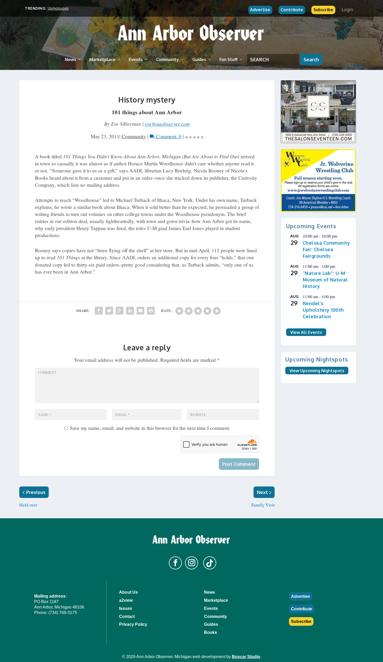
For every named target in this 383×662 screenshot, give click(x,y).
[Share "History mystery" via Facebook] (99, 310)
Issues (125, 608)
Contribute (292, 9)
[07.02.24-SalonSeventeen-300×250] (318, 111)
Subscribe (323, 9)
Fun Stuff (228, 59)
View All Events (306, 332)
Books (210, 632)
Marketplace (102, 59)
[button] (175, 562)
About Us (128, 592)
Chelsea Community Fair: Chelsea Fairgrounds (326, 249)
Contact (127, 616)
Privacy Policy (133, 624)
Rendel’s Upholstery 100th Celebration (323, 309)
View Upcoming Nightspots (316, 370)
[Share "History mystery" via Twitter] (109, 310)
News (70, 59)
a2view (126, 600)
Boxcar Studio (246, 656)
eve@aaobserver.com (167, 123)
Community (167, 59)
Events (136, 59)
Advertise (260, 9)
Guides (199, 59)
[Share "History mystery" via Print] (151, 310)
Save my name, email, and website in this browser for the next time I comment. (150, 428)
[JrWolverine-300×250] (318, 180)
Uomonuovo (58, 8)
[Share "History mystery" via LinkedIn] (130, 310)
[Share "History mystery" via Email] (140, 310)
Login (347, 9)
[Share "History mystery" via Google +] (119, 310)
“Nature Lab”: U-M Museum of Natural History (325, 279)
